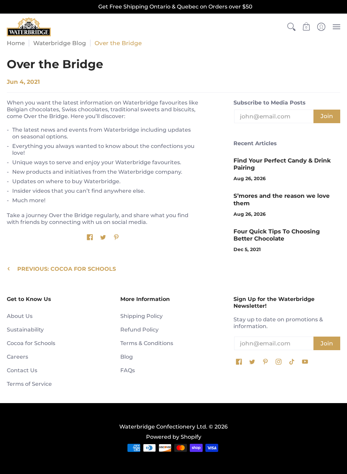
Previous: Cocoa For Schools (66, 269)
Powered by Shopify (173, 437)
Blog (126, 357)
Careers (17, 357)
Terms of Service (29, 384)
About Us (20, 316)
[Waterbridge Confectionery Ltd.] (29, 27)
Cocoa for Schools (31, 343)
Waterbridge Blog (59, 43)
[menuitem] (291, 27)
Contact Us (22, 370)
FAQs (127, 370)
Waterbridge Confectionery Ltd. (163, 426)
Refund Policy (139, 329)
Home (16, 43)
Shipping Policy (141, 316)
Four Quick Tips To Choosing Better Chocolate (276, 235)
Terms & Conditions (146, 343)
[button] (291, 27)
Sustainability (25, 329)
